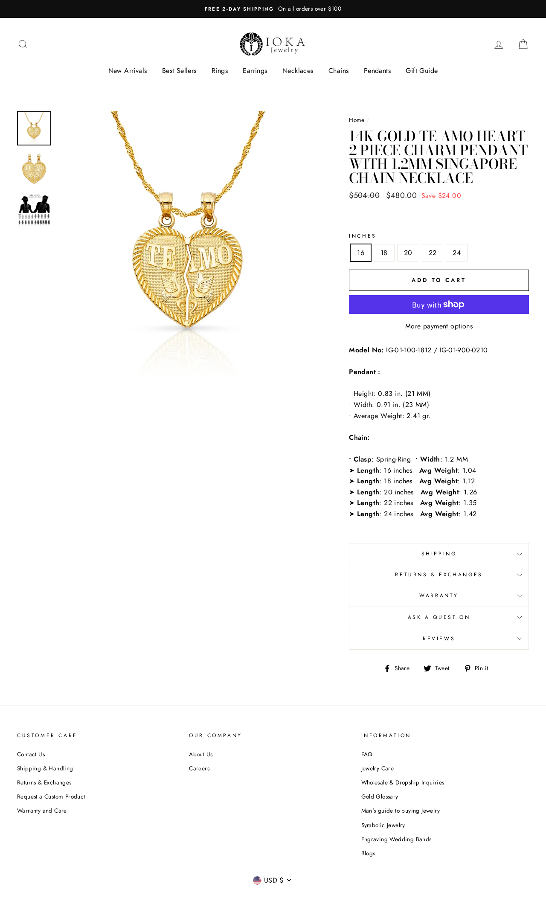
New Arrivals (127, 71)
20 (408, 253)
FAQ (367, 754)
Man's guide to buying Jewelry (400, 810)
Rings (220, 71)
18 (384, 253)
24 (457, 253)
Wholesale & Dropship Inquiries (402, 782)
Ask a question (439, 617)
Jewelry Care (377, 768)
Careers (199, 768)
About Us (200, 754)
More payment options (439, 326)
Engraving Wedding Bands (396, 839)
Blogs (368, 853)
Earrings (255, 71)
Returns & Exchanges (438, 574)
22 (433, 253)
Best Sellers (179, 71)
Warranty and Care (42, 810)
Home (357, 120)
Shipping (439, 554)
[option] (273, 9)
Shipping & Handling (45, 768)
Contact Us (31, 754)
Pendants (377, 71)
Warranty (439, 595)
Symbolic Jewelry (383, 825)
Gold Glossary (379, 796)
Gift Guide (422, 71)
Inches (363, 236)
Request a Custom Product (51, 796)
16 (360, 253)
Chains (338, 71)
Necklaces (298, 71)
